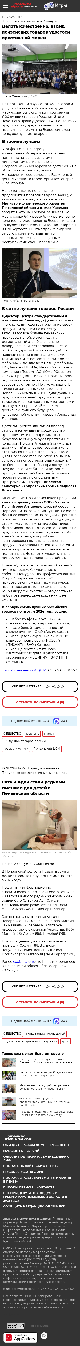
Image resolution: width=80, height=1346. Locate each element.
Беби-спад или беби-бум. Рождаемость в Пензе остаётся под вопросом (46, 1074)
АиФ (33, 96)
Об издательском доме (24, 1145)
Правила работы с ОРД (23, 1172)
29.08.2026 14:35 (13, 768)
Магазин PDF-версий (21, 1151)
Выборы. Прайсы (18, 1187)
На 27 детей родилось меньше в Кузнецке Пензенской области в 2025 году (46, 1113)
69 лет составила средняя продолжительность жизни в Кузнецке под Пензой (44, 1102)
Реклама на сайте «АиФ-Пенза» (30, 1166)
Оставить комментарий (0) (40, 702)
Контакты (45, 1187)
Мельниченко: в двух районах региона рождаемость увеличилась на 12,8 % (44, 1087)
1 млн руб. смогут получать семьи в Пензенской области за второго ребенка (45, 1061)
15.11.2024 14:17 (12, 17)
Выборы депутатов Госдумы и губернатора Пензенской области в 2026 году (35, 1196)
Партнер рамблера (38, 1326)
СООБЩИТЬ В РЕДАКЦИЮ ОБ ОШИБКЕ (34, 1206)
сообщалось (23, 962)
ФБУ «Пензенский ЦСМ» (26, 670)
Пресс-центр (59, 1145)
